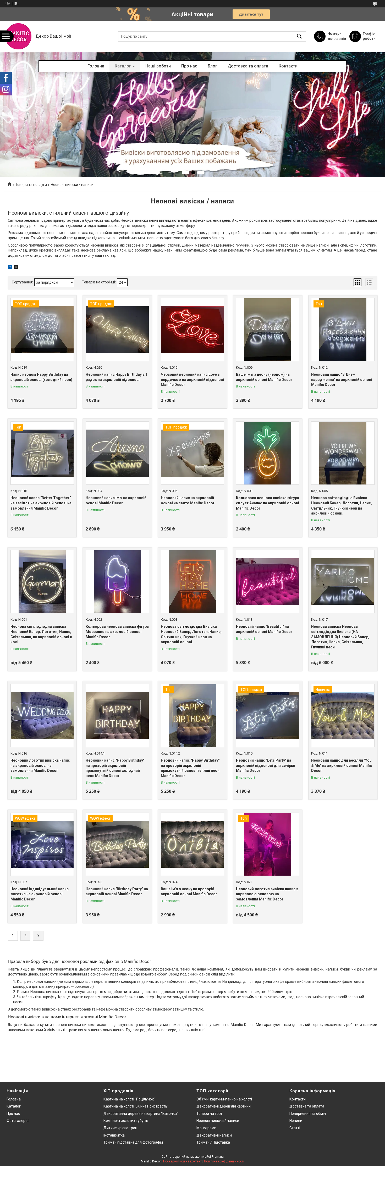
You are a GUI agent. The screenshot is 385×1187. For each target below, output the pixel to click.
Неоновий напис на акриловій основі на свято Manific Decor (187, 500)
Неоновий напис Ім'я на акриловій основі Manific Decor (116, 500)
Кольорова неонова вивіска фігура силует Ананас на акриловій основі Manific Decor (267, 503)
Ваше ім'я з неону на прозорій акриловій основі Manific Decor (189, 891)
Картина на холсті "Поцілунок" (129, 1099)
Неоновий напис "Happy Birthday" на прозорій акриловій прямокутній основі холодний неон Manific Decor (115, 768)
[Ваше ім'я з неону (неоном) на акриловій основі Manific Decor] (267, 329)
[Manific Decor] (18, 36)
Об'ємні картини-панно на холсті (224, 1099)
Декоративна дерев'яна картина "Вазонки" (140, 1113)
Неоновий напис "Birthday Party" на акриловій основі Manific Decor (117, 891)
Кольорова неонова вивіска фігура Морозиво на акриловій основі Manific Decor (117, 631)
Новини (295, 1120)
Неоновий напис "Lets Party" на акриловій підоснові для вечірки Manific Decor (265, 765)
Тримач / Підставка (213, 1142)
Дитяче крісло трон (120, 1128)
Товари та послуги (31, 184)
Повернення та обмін (307, 1113)
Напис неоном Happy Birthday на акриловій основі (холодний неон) (41, 377)
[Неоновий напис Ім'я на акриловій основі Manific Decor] (117, 453)
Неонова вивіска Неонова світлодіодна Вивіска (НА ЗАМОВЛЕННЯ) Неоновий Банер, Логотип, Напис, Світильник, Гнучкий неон (340, 636)
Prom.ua (218, 1157)
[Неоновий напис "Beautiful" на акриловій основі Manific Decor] (267, 581)
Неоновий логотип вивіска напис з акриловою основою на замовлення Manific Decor (267, 894)
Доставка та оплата (248, 66)
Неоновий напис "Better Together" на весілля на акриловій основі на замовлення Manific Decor (41, 503)
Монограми (206, 1128)
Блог (212, 66)
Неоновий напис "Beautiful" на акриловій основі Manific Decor (264, 629)
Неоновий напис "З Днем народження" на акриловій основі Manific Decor (341, 379)
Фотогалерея (18, 1120)
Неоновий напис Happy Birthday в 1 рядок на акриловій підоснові (116, 377)
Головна (95, 66)
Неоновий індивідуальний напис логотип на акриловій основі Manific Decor (39, 894)
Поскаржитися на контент (182, 1161)
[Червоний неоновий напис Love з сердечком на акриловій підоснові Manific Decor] (192, 329)
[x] (16, 268)
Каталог (123, 66)
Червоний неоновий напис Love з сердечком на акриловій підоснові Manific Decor (192, 379)
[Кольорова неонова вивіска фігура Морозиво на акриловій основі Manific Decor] (117, 581)
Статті (294, 1128)
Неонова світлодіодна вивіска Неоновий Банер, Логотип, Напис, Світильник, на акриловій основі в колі (41, 634)
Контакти (288, 66)
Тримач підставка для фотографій (133, 1142)
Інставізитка (114, 1135)
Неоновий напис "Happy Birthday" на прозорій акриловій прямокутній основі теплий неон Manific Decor (190, 768)
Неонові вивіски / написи (217, 1120)
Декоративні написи (214, 1135)
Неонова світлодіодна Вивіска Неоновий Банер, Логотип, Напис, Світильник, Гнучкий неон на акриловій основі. (341, 505)
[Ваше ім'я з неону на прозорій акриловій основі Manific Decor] (192, 844)
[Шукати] (299, 36)
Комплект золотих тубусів (125, 1120)
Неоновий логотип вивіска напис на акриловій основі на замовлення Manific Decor (40, 765)
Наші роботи (158, 66)
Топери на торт (209, 1113)
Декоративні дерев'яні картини (223, 1106)
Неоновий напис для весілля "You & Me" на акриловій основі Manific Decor (341, 765)
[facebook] (10, 268)
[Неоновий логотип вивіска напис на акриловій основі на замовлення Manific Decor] (42, 715)
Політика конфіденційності (224, 1161)
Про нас (189, 66)
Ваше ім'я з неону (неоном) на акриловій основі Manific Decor (264, 377)
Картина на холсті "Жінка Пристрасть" (136, 1106)
